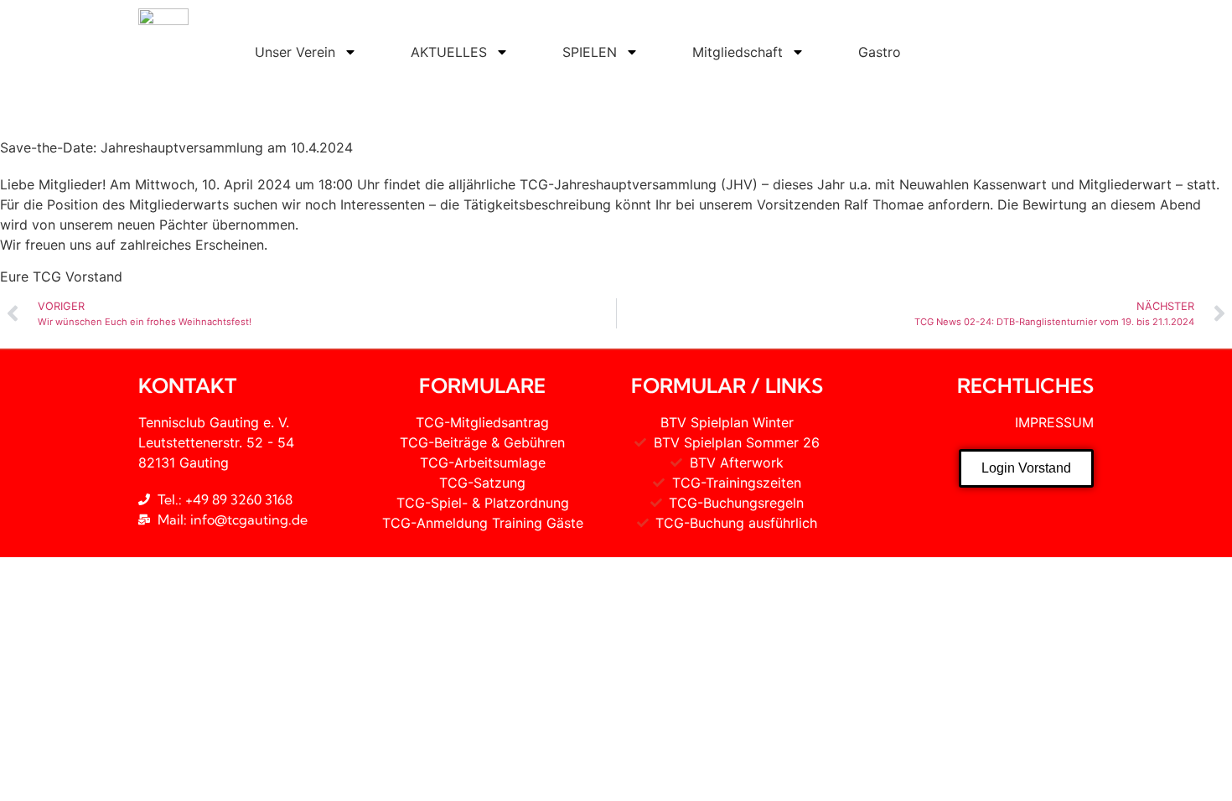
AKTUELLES (449, 52)
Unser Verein (295, 52)
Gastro (879, 52)
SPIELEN (589, 52)
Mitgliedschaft (737, 52)
